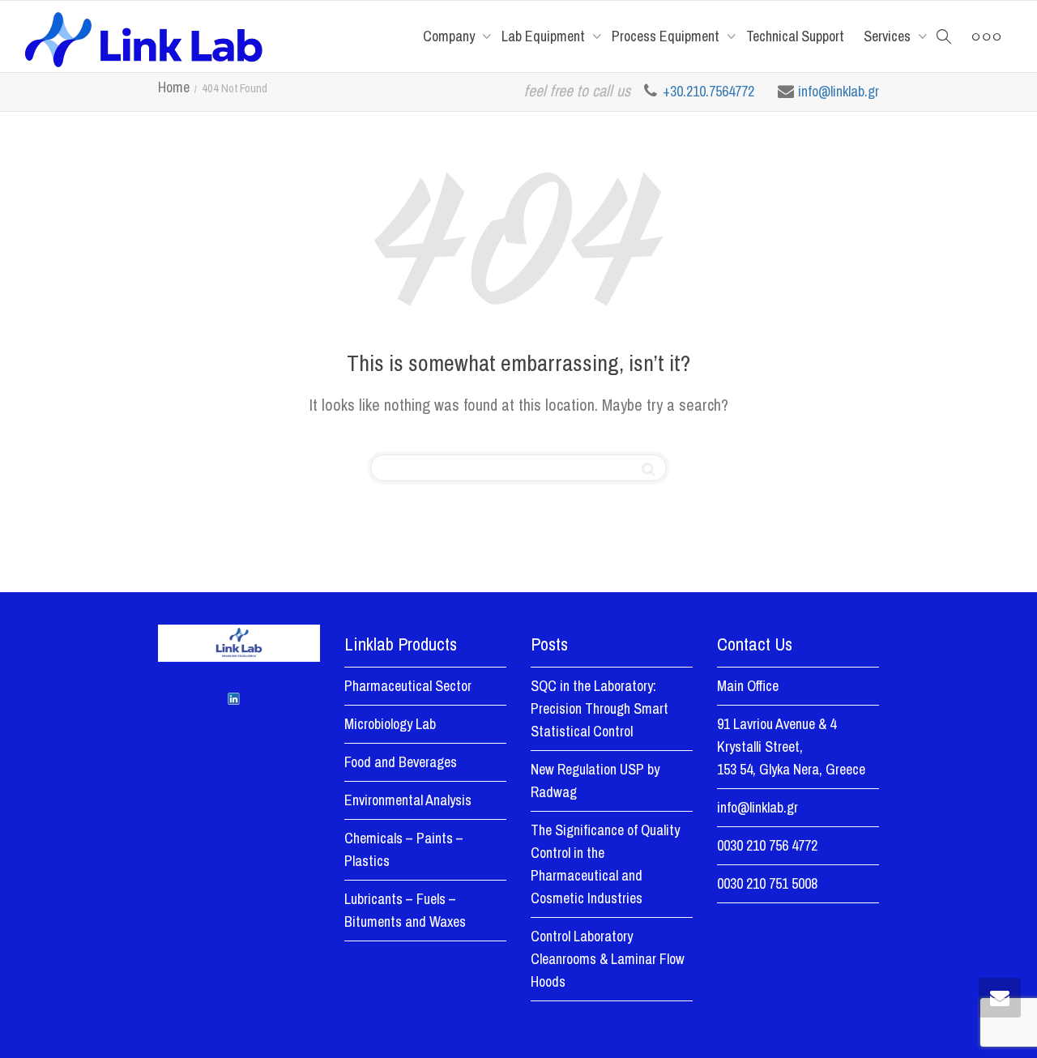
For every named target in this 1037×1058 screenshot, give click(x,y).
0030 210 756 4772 (767, 845)
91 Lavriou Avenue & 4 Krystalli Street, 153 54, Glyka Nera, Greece (791, 746)
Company (450, 36)
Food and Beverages (400, 762)
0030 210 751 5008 (767, 883)
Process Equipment (667, 36)
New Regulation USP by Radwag (595, 780)
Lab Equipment (544, 36)
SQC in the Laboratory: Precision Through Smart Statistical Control (599, 708)
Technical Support (795, 36)
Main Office (748, 686)
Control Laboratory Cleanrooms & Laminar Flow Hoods (608, 959)
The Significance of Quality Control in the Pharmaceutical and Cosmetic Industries (605, 864)
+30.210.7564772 (710, 91)
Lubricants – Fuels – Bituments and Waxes (405, 910)
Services (889, 36)
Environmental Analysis (408, 800)
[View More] (986, 36)
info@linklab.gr (838, 91)
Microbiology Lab (390, 724)
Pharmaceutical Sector (408, 686)
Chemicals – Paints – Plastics (403, 849)
